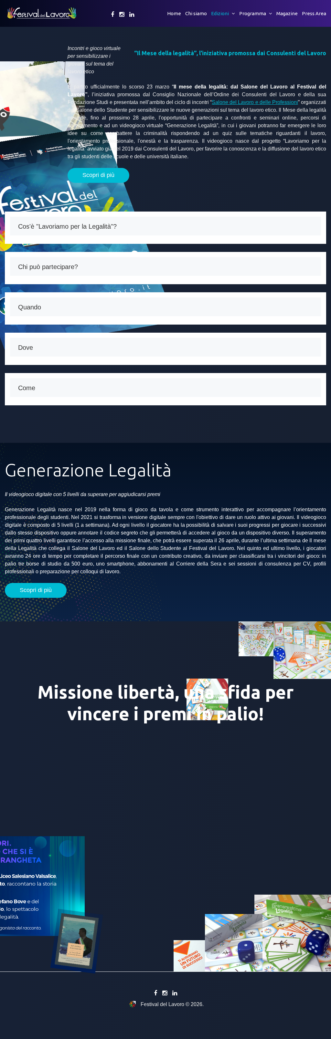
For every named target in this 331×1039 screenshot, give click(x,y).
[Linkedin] (131, 14)
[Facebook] (112, 14)
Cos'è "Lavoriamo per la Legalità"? (67, 226)
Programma (252, 13)
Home (174, 13)
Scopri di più (98, 175)
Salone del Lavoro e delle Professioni (255, 102)
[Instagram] (121, 14)
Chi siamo (196, 13)
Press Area (314, 13)
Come (26, 387)
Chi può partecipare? (48, 266)
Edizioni (220, 13)
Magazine (287, 13)
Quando (29, 307)
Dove (25, 347)
